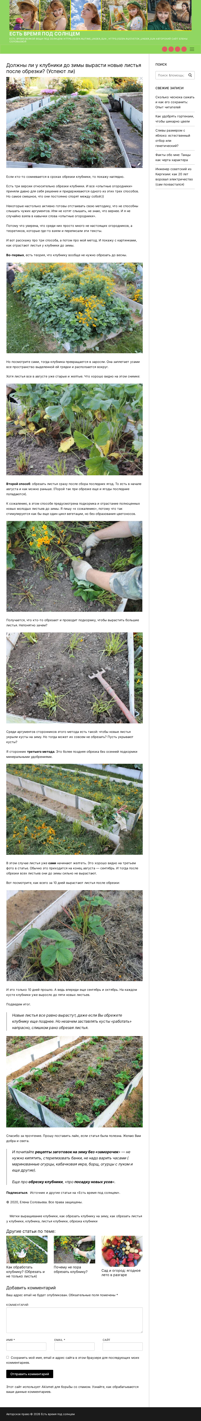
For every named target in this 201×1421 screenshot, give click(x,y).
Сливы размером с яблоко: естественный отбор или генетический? (172, 138)
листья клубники (54, 1221)
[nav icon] (192, 49)
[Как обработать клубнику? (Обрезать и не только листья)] (27, 1249)
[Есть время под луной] (184, 49)
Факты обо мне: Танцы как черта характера (173, 157)
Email (59, 1339)
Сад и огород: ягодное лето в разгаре (121, 1272)
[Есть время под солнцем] (177, 49)
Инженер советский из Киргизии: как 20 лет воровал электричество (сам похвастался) (174, 176)
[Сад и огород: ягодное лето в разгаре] (122, 1251)
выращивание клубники (39, 1216)
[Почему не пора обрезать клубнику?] (74, 1249)
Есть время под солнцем (44, 34)
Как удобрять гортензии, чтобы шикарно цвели (174, 118)
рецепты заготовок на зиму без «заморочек (76, 1151)
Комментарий (17, 1304)
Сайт (107, 1339)
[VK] (171, 49)
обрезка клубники (83, 1221)
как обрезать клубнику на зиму (83, 1216)
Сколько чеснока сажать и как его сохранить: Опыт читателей (175, 102)
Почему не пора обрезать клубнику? (71, 1269)
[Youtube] (164, 49)
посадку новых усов (93, 1181)
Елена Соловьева (33, 1202)
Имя (10, 1339)
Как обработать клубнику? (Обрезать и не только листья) (25, 1271)
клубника (32, 1221)
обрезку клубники (45, 1181)
